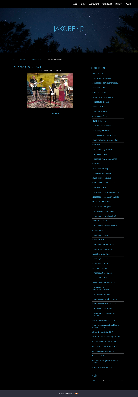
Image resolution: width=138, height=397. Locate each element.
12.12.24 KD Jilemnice (99, 111)
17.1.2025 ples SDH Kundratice (102, 78)
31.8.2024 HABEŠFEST (99, 116)
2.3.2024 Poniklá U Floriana (101, 173)
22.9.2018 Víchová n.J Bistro (101, 294)
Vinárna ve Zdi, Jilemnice (100, 356)
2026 (111, 381)
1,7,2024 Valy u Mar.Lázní (101, 131)
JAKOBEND (69, 28)
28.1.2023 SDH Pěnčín (99, 240)
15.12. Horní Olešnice (99, 187)
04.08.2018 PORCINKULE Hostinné (104, 304)
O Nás (83, 4)
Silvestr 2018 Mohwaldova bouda (103, 283)
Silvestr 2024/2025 (98, 107)
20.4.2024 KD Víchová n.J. (101, 154)
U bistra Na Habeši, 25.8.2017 (102, 332)
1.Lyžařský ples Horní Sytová (102, 249)
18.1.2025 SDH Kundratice (101, 102)
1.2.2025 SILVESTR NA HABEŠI (102, 97)
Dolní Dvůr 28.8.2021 (99, 268)
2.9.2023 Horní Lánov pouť (101, 207)
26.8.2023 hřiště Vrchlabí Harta (103, 211)
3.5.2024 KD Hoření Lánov (101, 145)
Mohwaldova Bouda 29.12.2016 (103, 351)
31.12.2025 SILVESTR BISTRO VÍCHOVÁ (105, 83)
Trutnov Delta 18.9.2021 (100, 264)
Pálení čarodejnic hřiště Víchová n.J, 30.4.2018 (104, 314)
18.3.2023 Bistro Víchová (100, 235)
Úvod (75, 4)
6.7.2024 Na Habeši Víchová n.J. (103, 126)
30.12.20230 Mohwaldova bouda (103, 183)
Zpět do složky (56, 113)
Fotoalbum (107, 4)
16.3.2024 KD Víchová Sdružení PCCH (105, 159)
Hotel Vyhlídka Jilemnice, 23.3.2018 (104, 320)
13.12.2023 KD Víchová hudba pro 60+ (105, 192)
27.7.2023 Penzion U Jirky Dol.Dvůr (104, 216)
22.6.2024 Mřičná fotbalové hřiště (103, 135)
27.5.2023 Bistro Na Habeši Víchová (104, 226)
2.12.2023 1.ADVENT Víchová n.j (103, 202)
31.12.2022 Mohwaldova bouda (103, 245)
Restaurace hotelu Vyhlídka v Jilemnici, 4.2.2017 (105, 362)
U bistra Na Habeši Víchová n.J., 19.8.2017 (106, 337)
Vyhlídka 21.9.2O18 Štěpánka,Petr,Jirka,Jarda (100, 288)
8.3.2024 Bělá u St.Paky (100, 169)
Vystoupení (94, 4)
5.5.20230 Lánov (98, 230)
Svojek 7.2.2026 (97, 73)
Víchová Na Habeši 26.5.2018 (102, 368)
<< (94, 381)
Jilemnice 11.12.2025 (99, 88)
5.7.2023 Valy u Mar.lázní (101, 221)
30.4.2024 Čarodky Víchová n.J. (102, 150)
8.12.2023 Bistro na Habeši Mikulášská (105, 197)
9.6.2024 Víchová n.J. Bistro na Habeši (105, 140)
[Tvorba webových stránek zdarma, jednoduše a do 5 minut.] (76, 393)
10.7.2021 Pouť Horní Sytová (102, 273)
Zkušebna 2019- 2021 (38, 59)
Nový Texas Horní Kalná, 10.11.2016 (104, 346)
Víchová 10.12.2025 (99, 92)
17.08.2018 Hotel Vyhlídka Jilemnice (104, 299)
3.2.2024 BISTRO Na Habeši (101, 178)
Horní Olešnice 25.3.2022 (101, 254)
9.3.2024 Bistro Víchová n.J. (101, 164)
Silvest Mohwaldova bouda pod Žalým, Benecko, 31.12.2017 (105, 326)
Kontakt (118, 4)
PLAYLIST (129, 4)
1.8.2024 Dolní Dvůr (99, 121)
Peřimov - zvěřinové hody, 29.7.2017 (104, 341)
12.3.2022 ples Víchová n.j (101, 259)
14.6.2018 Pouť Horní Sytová (102, 309)
